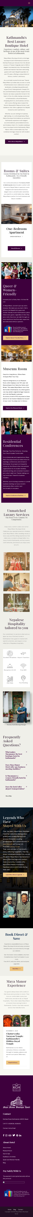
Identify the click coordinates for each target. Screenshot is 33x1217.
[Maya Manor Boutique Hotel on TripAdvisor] (9, 1136)
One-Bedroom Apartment (16, 230)
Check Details (15, 236)
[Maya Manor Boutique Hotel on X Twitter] (13, 1136)
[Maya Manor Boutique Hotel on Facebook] (3, 1136)
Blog (4, 1163)
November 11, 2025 (12, 1031)
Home (9, 1209)
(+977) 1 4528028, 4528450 (12, 1123)
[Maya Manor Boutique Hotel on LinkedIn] (20, 1136)
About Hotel (7, 1147)
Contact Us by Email (9, 1128)
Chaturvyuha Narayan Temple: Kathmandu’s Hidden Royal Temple (14, 1038)
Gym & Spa (6, 1154)
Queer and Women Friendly (11, 1160)
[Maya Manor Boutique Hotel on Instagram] (6, 1136)
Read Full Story (12, 1062)
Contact (20, 1209)
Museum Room (7, 1151)
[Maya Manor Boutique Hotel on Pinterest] (17, 1136)
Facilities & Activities (9, 1157)
